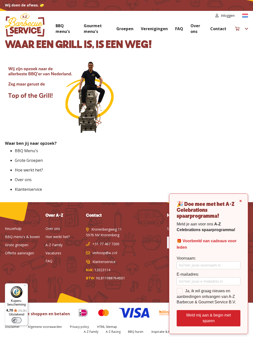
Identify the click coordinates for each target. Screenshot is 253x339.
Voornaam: (186, 258)
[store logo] (24, 25)
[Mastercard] (99, 313)
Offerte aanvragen (19, 253)
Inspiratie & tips (162, 332)
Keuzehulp (13, 228)
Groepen (124, 28)
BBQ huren (135, 332)
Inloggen (228, 15)
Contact (218, 28)
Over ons (195, 28)
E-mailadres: (188, 274)
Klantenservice (28, 189)
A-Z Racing (113, 332)
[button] (245, 16)
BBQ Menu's (26, 150)
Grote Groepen (29, 160)
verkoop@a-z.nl (104, 252)
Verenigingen (154, 28)
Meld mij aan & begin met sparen (208, 318)
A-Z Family (54, 244)
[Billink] (161, 313)
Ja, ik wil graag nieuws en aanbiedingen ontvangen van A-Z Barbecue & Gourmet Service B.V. (206, 296)
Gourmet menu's (93, 28)
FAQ (179, 28)
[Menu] (25, 286)
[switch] (16, 320)
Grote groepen (16, 244)
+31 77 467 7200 (105, 244)
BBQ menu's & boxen (22, 236)
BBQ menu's (63, 28)
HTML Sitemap (107, 327)
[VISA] (130, 313)
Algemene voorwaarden (45, 327)
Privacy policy (79, 327)
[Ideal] (79, 313)
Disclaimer (12, 327)
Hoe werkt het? (29, 170)
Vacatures (53, 253)
